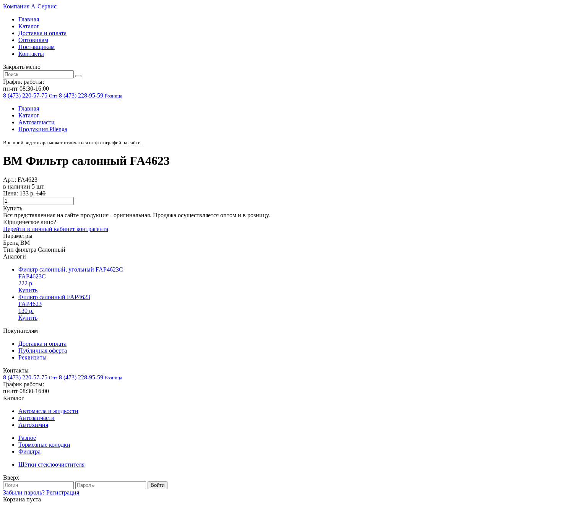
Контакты (31, 53)
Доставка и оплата (42, 33)
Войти (157, 485)
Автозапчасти (36, 122)
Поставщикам (36, 47)
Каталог (28, 26)
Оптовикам (33, 40)
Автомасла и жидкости (48, 411)
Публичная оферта (42, 350)
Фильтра (29, 451)
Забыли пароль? (24, 492)
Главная (28, 19)
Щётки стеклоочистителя (51, 464)
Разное (27, 437)
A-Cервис (30, 6)
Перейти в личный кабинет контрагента (55, 229)
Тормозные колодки (44, 444)
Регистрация (62, 492)
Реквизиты (32, 357)
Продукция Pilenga (42, 129)
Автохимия (33, 424)
